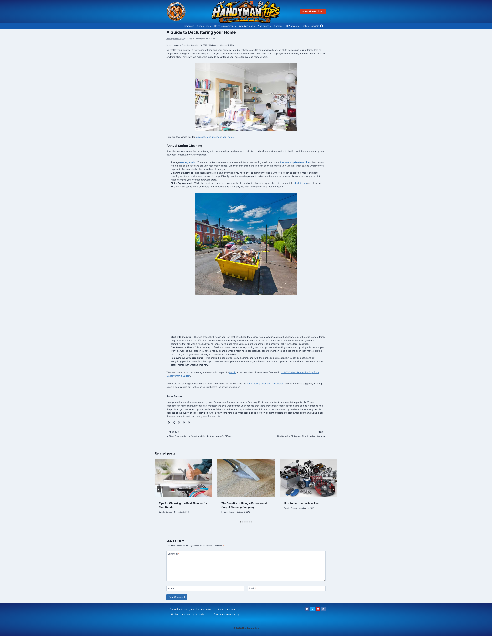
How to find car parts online (301, 503)
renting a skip (187, 162)
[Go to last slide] (159, 489)
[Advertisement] (246, 317)
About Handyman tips (229, 609)
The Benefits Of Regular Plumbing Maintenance (301, 434)
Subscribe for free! (312, 11)
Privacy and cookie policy (226, 614)
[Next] (333, 489)
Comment (173, 553)
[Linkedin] (323, 609)
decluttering (300, 183)
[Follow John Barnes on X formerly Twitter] (173, 422)
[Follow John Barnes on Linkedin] (183, 422)
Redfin (232, 372)
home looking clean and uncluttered (265, 383)
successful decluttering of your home (215, 137)
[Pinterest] (318, 609)
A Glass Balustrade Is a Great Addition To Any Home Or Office (198, 434)
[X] (312, 609)
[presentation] (183, 478)
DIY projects (292, 26)
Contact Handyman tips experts (187, 614)
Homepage (188, 26)
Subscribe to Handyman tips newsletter (190, 609)
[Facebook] (307, 609)
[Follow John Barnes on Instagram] (178, 422)
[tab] (241, 522)
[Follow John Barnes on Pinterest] (188, 422)
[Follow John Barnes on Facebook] (168, 422)
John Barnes (166, 512)
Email (252, 588)
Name (172, 588)
